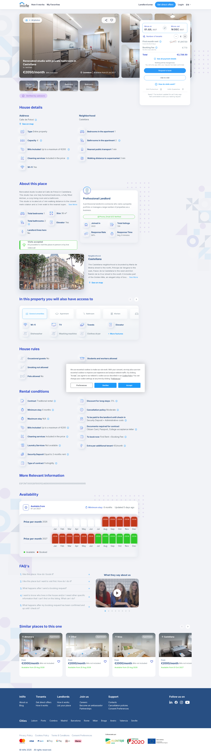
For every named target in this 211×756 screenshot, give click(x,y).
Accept (129, 385)
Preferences (81, 385)
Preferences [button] (115, 379)
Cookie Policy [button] (127, 376)
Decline (105, 385)
